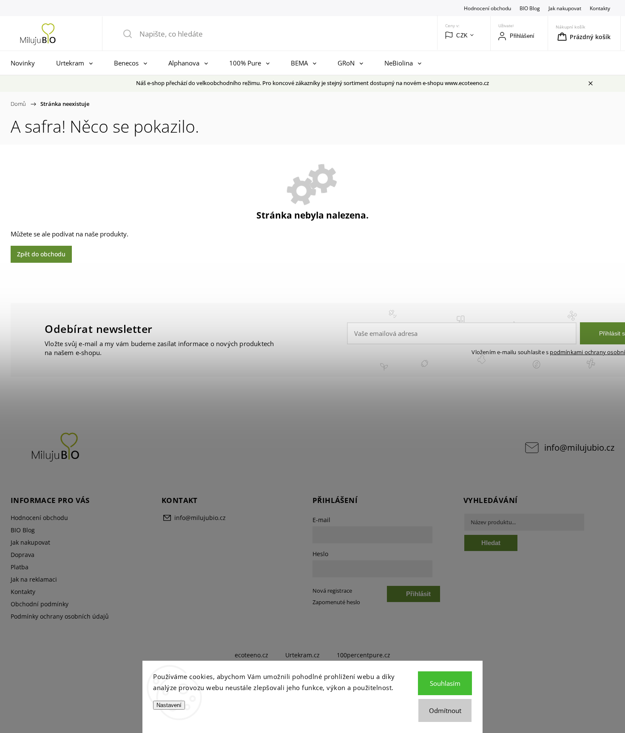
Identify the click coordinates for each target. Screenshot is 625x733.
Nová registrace (332, 590)
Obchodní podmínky (39, 604)
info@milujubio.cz (579, 447)
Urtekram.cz (302, 655)
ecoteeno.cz (251, 655)
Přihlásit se (418, 596)
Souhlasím (445, 683)
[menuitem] (24, 63)
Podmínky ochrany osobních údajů (60, 616)
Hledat (490, 542)
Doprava (22, 555)
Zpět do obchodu (41, 254)
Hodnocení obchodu (487, 8)
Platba (19, 567)
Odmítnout (445, 710)
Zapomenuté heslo (336, 602)
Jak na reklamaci (34, 579)
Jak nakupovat (564, 8)
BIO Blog (530, 8)
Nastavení (169, 705)
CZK (462, 35)
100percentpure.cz (363, 655)
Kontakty (600, 8)
